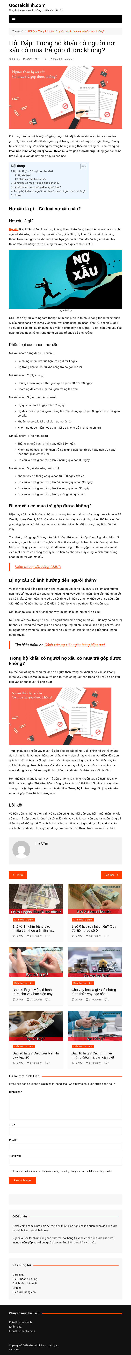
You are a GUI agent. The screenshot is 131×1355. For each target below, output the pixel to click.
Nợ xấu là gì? (24, 175)
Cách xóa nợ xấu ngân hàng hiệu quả (75, 645)
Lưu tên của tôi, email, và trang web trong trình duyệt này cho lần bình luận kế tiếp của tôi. (63, 1171)
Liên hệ (16, 1287)
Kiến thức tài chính (63, 59)
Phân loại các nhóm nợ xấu (32, 179)
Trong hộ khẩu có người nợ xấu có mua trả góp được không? (49, 191)
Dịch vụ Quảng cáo (24, 1292)
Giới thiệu (18, 1274)
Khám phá (15, 1326)
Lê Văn (16, 59)
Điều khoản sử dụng (24, 1279)
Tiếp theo (109, 874)
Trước (20, 874)
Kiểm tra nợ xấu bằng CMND (38, 567)
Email (13, 1140)
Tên (12, 1125)
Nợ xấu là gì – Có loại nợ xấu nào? (33, 171)
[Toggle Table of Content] (81, 166)
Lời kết (17, 195)
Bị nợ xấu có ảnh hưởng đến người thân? (38, 187)
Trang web (15, 1155)
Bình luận (15, 1091)
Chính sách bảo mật (24, 1283)
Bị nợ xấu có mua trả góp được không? (36, 182)
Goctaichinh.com (27, 5)
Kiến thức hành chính (22, 1331)
